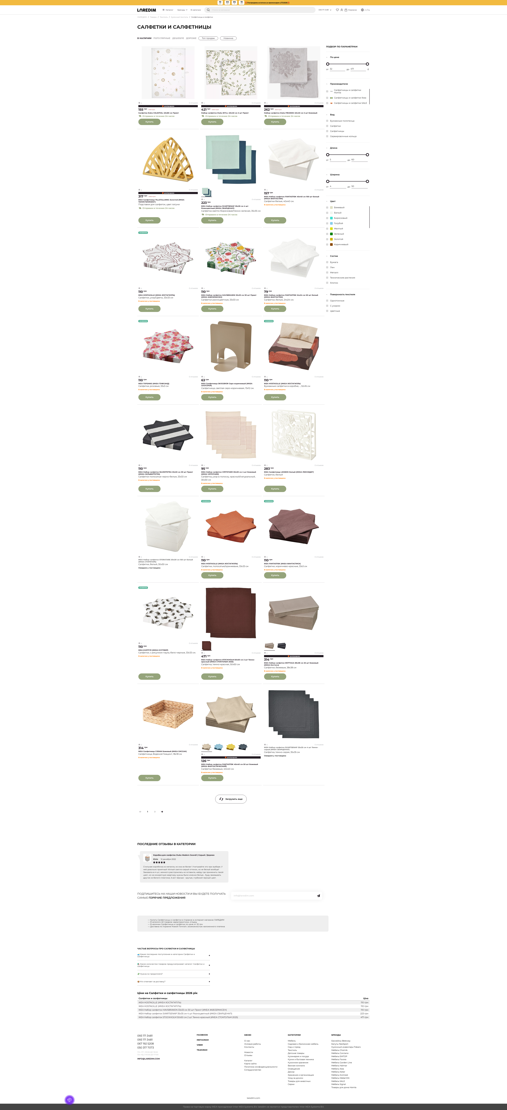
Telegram (202, 1050)
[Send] (318, 895)
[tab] (173, 955)
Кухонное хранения (298, 1062)
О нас (247, 1041)
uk (365, 10)
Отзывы (248, 1055)
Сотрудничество (252, 1070)
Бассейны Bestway (340, 1041)
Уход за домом (295, 1078)
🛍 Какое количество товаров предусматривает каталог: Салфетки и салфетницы (171, 965)
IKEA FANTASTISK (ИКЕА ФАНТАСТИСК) (282, 564)
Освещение (294, 1068)
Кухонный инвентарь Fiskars (346, 1047)
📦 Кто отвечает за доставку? (151, 981)
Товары (153, 17)
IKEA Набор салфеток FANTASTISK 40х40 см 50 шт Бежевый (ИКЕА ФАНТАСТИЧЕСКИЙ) (229, 765)
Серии (291, 1084)
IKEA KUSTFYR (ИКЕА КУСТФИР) (153, 650)
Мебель (292, 1041)
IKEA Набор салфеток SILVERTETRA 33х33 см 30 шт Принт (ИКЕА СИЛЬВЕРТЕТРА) (165, 473)
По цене (334, 57)
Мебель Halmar (339, 1065)
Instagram (203, 1040)
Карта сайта (250, 1063)
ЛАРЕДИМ (142, 17)
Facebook (202, 1035)
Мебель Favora (338, 1059)
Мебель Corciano (339, 1053)
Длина (333, 148)
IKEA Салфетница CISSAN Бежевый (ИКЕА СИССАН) (162, 751)
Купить (149, 122)
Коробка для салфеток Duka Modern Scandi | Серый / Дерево (183, 855)
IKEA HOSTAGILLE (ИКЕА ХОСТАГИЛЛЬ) (156, 295)
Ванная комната (296, 1065)
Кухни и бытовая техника (301, 1059)
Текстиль (164, 17)
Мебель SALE (338, 1081)
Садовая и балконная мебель (303, 1044)
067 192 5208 (145, 1043)
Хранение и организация (301, 1075)
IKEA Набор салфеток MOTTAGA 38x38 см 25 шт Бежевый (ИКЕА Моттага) (291, 664)
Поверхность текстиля (342, 294)
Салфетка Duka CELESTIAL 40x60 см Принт (158, 113)
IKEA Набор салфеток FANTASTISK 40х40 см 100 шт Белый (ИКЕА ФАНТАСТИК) (291, 198)
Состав (334, 256)
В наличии (196, 10)
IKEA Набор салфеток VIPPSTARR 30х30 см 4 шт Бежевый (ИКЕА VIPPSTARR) (228, 473)
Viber (200, 1045)
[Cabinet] (342, 10)
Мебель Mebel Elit (340, 1078)
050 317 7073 (145, 1047)
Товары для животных (299, 1081)
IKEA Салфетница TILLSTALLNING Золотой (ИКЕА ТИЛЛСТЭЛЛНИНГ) (161, 201)
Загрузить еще (234, 799)
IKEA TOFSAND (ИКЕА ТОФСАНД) (153, 384)
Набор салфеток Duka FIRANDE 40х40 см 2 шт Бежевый (290, 113)
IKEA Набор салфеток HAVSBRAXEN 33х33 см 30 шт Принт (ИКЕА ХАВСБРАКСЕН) (228, 296)
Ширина (335, 174)
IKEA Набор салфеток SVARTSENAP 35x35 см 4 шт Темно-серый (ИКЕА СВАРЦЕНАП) (291, 748)
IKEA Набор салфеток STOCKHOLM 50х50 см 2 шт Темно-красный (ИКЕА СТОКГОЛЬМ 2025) (228, 661)
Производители (339, 84)
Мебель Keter (338, 1072)
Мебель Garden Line (341, 1062)
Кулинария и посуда (298, 1056)
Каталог (169, 10)
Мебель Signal (338, 1084)
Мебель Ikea (337, 1068)
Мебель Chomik (339, 1050)
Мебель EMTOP (339, 1056)
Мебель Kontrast (339, 1075)
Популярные (161, 38)
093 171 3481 (324, 10)
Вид (332, 114)
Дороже (191, 38)
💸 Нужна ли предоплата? (150, 974)
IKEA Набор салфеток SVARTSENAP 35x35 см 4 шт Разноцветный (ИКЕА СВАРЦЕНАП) (224, 207)
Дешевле (178, 38)
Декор (291, 1072)
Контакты (249, 1047)
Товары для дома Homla (343, 1087)
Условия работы (252, 1044)
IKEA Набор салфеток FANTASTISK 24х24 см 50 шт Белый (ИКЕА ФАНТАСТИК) (291, 296)
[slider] (327, 64)
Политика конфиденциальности (260, 1067)
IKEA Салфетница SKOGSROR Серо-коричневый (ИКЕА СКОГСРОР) (226, 385)
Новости (248, 1052)
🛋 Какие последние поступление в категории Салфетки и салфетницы (166, 955)
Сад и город (294, 1047)
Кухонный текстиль (179, 17)
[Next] (162, 812)
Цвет (332, 201)
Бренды (181, 10)
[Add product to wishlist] (196, 48)
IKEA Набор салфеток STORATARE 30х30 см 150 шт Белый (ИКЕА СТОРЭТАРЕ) (165, 561)
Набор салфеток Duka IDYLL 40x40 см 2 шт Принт (225, 113)
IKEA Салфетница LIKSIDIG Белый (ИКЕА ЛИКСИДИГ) (289, 472)
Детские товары (296, 1053)
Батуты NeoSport (339, 1044)
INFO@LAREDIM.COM (148, 1058)
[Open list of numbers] (330, 10)
